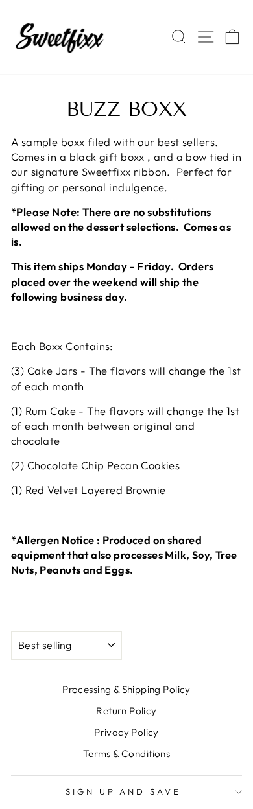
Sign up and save (124, 791)
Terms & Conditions (126, 753)
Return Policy (126, 711)
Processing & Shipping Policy (126, 689)
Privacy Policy (126, 732)
